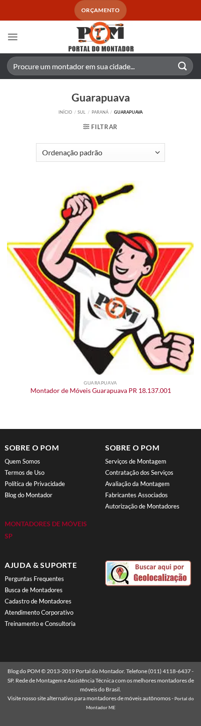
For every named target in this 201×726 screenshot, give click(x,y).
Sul (82, 112)
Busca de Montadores (34, 590)
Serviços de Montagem (135, 461)
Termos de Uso (24, 472)
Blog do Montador (28, 495)
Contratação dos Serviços (139, 472)
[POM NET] (100, 37)
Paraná (100, 112)
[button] (12, 36)
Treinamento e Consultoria (40, 623)
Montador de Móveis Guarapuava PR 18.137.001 (100, 390)
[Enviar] (182, 66)
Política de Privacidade (35, 483)
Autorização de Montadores (142, 506)
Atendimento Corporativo (39, 612)
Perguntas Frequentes (34, 578)
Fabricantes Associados (136, 495)
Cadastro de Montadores (38, 601)
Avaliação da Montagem (137, 483)
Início (65, 112)
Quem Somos (22, 461)
